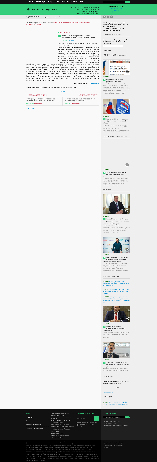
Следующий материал (88, 95)
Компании (65, 2)
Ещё (81, 2)
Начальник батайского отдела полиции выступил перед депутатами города (116, 291)
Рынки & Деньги (118, 445)
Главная (30, 2)
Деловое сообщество (42, 9)
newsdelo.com (94, 83)
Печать (71, 40)
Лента (50, 22)
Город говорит (108, 445)
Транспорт (107, 447)
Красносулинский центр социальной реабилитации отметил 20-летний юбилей (116, 283)
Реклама (28, 421)
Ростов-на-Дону (116, 8)
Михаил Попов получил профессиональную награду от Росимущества (114, 328)
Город (50, 2)
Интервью (74, 2)
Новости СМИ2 (31, 108)
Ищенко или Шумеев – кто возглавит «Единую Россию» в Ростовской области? (116, 121)
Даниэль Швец (38, 103)
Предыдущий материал (36, 95)
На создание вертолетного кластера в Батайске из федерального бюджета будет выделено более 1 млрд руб (116, 299)
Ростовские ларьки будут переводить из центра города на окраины (80, 100)
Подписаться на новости (33, 424)
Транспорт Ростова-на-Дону (34, 428)
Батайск (116, 10)
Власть (57, 2)
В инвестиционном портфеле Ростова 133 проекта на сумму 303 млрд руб (116, 404)
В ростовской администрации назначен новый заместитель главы (78, 36)
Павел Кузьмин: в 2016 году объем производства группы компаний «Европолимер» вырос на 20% (115, 259)
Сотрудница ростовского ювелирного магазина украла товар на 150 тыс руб (40, 100)
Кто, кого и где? (40, 2)
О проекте (29, 417)
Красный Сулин (117, 12)
